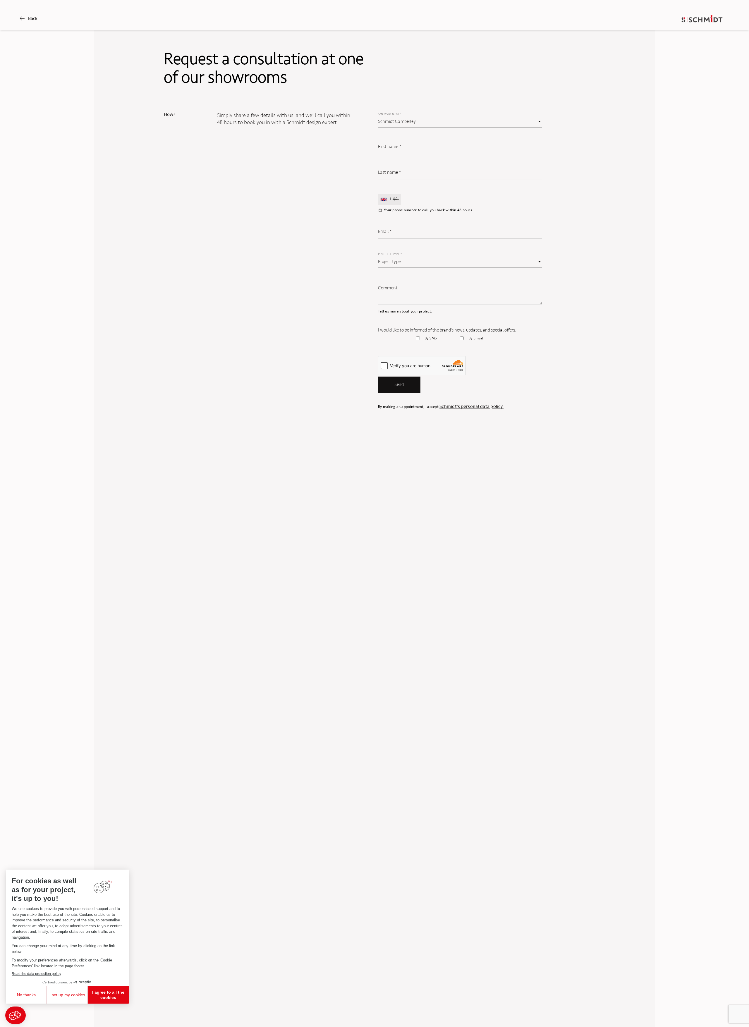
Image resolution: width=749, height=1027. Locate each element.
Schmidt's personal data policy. (471, 406)
